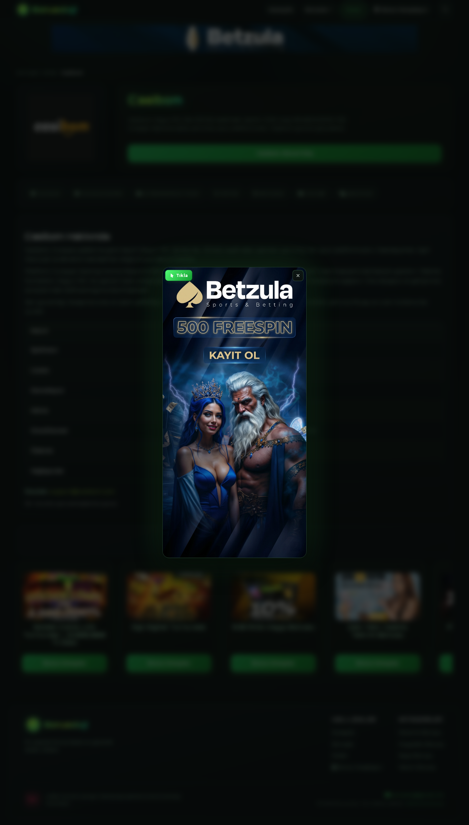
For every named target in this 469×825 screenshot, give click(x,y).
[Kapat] (298, 275)
